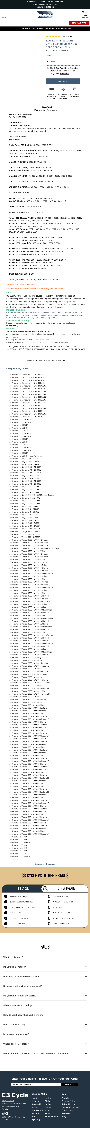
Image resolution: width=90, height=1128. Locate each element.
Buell (34, 1116)
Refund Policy (68, 1104)
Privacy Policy (68, 1101)
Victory (35, 1113)
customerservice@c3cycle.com (14, 1103)
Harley (48, 1098)
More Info (64, 73)
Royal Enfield (51, 1116)
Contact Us (67, 1110)
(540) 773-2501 (8, 1101)
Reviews (66, 1113)
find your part (79, 22)
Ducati (48, 1107)
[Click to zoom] (38, 37)
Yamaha (35, 1101)
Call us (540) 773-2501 (46, 7)
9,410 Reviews (67, 36)
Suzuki (35, 1107)
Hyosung (36, 1119)
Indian (48, 1104)
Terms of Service (70, 1107)
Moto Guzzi (37, 1110)
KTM (47, 1110)
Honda (35, 1098)
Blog (64, 1116)
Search (65, 1098)
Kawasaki (36, 1104)
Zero (47, 1113)
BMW (47, 1101)
